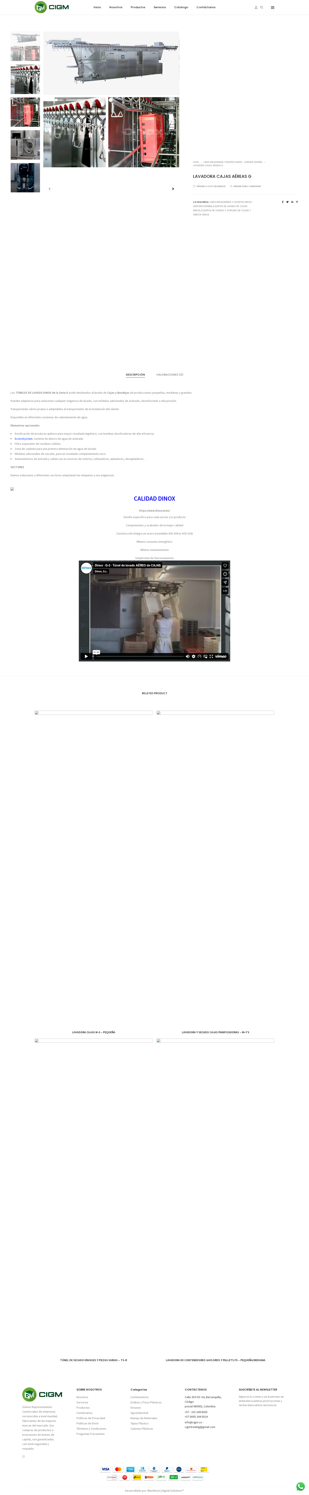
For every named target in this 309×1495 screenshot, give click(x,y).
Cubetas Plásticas (142, 1428)
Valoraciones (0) (169, 375)
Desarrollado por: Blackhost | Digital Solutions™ (154, 1490)
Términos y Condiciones (91, 1428)
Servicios (82, 1402)
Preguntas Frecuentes (91, 1434)
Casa (196, 162)
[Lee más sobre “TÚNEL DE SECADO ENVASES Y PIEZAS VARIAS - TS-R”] (84, 1328)
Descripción (135, 375)
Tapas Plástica (139, 1423)
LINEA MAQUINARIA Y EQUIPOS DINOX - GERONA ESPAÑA (232, 162)
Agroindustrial (139, 1413)
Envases (136, 1407)
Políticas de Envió (88, 1423)
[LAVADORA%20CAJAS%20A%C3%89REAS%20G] (282, 202)
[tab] (135, 374)
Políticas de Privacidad (91, 1418)
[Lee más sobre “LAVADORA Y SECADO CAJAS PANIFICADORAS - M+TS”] (206, 1000)
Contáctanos (84, 1413)
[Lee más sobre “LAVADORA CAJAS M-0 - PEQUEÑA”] (84, 1000)
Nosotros (82, 1397)
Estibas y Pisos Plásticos (146, 1402)
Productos (83, 1407)
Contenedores (140, 1397)
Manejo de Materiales (144, 1418)
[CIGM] (52, 11)
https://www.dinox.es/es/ (154, 510)
